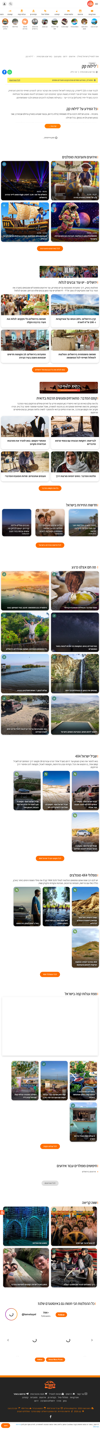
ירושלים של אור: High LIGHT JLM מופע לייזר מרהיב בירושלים (26, 195)
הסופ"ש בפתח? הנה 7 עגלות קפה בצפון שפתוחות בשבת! (84, 1094)
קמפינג (25, 1397)
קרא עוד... (52, 126)
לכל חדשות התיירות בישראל (50, 545)
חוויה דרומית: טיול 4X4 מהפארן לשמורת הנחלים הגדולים (87, 920)
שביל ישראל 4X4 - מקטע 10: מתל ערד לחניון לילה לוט (56, 806)
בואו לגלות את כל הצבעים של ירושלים (50, 369)
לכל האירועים (14, 80)
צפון (65, 1400)
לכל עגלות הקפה (50, 1146)
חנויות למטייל (55, 1393)
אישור (6, 1425)
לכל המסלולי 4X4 (50, 974)
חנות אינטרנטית (37, 1393)
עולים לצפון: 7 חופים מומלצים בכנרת (32, 690)
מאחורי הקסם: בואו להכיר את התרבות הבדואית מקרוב (26, 442)
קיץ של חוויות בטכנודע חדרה (85, 196)
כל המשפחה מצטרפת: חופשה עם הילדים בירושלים (26, 649)
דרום (36, 1400)
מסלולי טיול (63, 1397)
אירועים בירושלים (89, 1171)
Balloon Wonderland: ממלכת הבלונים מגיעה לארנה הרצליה (25, 236)
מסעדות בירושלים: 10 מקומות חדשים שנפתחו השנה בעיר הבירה (26, 356)
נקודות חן (52, 1397)
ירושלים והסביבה (47, 1400)
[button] (97, 4)
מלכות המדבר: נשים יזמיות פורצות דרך (76, 476)
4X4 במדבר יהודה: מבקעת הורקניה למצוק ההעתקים (86, 963)
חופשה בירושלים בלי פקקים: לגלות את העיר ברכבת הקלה (26, 320)
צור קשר (80, 1393)
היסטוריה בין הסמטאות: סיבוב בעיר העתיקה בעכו (27, 607)
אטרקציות (74, 1397)
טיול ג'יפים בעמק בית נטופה (27, 923)
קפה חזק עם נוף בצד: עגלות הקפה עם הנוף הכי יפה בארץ (54, 1096)
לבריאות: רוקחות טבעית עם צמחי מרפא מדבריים (75, 442)
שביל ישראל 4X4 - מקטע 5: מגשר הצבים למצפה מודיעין (85, 847)
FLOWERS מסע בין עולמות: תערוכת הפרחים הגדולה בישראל (76, 236)
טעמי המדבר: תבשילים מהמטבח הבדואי (80, 607)
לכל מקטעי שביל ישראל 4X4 (50, 858)
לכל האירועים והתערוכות (50, 248)
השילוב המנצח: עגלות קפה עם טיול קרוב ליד (25, 1096)
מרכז (59, 1400)
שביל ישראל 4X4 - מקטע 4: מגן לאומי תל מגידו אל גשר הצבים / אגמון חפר (28, 804)
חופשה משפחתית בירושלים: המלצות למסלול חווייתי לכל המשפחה (77, 356)
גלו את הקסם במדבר (50, 488)
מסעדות (34, 1397)
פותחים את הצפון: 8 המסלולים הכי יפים (81, 690)
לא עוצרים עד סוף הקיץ (85, 1243)
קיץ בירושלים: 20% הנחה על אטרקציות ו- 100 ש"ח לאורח (76, 320)
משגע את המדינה (40, 1243)
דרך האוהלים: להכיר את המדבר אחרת (79, 1284)
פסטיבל (92, 63)
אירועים (42, 1397)
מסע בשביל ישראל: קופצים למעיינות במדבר (29, 1284)
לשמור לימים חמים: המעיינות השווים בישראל (79, 731)
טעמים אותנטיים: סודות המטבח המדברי (25, 476)
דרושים (69, 1393)
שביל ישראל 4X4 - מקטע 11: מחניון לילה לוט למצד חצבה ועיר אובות (85, 804)
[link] (9, 72)
